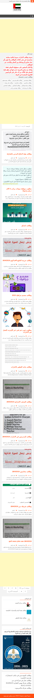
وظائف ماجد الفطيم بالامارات (21, 367)
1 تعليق (13, 510)
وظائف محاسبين (27, 83)
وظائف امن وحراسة (26, 88)
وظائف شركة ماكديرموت (23, 688)
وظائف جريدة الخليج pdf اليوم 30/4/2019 (17, 260)
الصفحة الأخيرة (13, 591)
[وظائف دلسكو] (17, 212)
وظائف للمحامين (7, 85)
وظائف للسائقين (16, 85)
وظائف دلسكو (27, 225)
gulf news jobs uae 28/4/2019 (20, 541)
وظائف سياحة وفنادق (26, 85)
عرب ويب (6, 696)
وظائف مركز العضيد (20, 603)
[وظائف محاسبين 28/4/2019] (17, 458)
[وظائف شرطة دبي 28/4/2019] (17, 493)
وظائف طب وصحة (9, 83)
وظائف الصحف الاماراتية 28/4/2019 (19, 402)
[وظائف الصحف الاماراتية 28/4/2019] (17, 389)
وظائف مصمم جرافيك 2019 (22, 295)
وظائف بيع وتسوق (6, 80)
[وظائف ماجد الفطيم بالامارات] (17, 354)
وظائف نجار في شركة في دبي (21, 680)
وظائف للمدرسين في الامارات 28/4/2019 (17, 437)
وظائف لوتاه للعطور (20, 618)
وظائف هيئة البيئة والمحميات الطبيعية (16, 610)
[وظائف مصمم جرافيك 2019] (17, 282)
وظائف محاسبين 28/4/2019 (22, 471)
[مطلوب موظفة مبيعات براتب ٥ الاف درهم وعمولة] (17, 176)
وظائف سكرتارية (18, 83)
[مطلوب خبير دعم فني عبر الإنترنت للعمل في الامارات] (17, 317)
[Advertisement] (17, 36)
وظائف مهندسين (27, 80)
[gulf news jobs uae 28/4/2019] (17, 528)
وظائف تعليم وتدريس (17, 80)
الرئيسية (28, 126)
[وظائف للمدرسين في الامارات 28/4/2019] (17, 423)
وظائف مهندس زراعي (15, 88)
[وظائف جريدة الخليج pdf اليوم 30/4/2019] (17, 247)
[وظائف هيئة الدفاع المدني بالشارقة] (17, 141)
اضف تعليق (13, 157)
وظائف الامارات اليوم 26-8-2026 (24, 1)
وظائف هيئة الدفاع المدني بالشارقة (19, 154)
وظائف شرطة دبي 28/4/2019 (21, 506)
